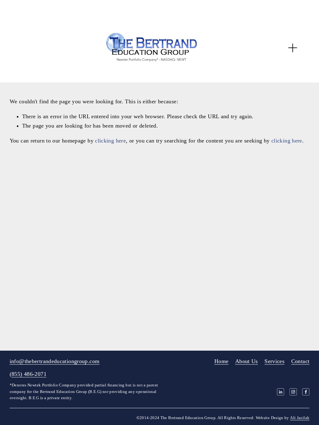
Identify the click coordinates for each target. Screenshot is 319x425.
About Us (246, 361)
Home (221, 361)
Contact (300, 361)
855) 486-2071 (29, 374)
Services (274, 361)
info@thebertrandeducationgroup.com (55, 361)
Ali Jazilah (299, 418)
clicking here (110, 141)
